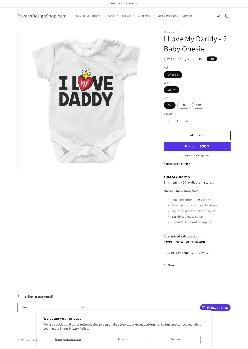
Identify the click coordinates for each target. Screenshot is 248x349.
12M (183, 105)
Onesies (173, 74)
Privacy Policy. (79, 328)
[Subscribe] (82, 307)
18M (198, 105)
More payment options (197, 155)
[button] (89, 16)
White (171, 90)
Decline (176, 339)
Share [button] (171, 265)
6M (169, 105)
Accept (122, 339)
